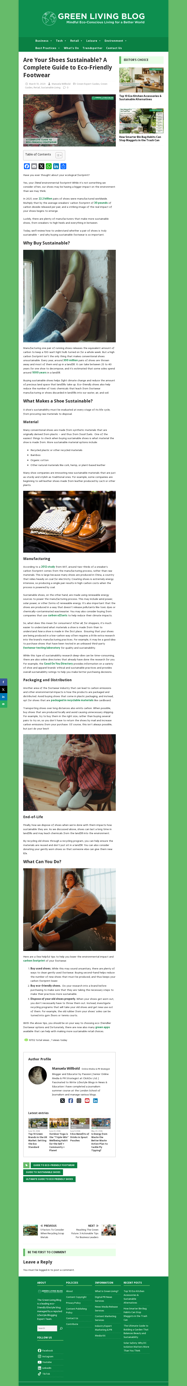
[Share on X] (3, 689)
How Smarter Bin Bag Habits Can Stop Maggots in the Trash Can (140, 138)
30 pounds (101, 203)
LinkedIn (46, 1368)
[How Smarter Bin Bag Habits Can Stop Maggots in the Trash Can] (141, 131)
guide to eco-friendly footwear (54, 1165)
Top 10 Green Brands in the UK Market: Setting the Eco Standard (37, 1140)
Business (41, 41)
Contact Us (114, 48)
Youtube (47, 1362)
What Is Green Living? (107, 1291)
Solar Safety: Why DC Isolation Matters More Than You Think (136, 1347)
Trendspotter (92, 48)
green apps (102, 1027)
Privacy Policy (73, 1303)
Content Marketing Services (105, 1318)
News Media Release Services (106, 1308)
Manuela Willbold (61, 84)
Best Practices (45, 48)
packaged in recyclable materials (72, 700)
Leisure (91, 41)
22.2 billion (45, 199)
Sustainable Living (50, 87)
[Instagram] (79, 1101)
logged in (44, 1270)
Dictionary (63, 1127)
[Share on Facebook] (3, 682)
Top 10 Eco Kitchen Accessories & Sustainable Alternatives (140, 97)
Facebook (47, 1351)
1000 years (39, 373)
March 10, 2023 (37, 84)
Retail (74, 41)
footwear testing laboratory (41, 648)
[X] (62, 1101)
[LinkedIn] (95, 1101)
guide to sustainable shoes (43, 1172)
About (69, 1291)
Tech (59, 41)
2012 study (48, 567)
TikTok (46, 1374)
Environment (114, 41)
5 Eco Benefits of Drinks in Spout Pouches (79, 1137)
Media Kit (100, 1336)
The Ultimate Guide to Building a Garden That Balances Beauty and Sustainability (136, 1331)
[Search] (61, 1328)
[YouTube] (87, 1101)
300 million (70, 360)
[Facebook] (71, 1101)
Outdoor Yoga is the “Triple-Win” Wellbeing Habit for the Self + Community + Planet (58, 1142)
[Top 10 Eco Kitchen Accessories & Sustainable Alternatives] (141, 90)
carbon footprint (34, 961)
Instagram (47, 1356)
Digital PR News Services (103, 1299)
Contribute (72, 1324)
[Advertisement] (69, 1205)
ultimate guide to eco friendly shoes (49, 1179)
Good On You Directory (58, 664)
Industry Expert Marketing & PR (103, 1328)
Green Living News (77, 1126)
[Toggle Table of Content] (57, 155)
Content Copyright (76, 1297)
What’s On (71, 48)
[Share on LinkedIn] (3, 696)
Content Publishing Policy (76, 1310)
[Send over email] (3, 704)
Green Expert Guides (88, 84)
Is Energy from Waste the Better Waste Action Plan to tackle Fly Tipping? (99, 1142)
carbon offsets (57, 615)
